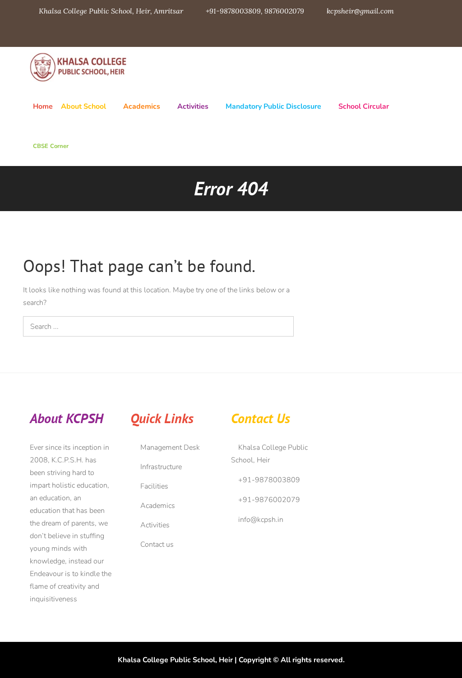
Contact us (157, 544)
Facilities (154, 486)
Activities (192, 106)
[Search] (283, 326)
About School (83, 106)
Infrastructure (161, 467)
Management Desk (170, 447)
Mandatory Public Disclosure (273, 106)
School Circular (363, 106)
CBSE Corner (51, 146)
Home (43, 106)
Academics (141, 106)
